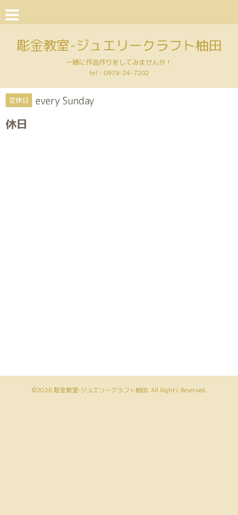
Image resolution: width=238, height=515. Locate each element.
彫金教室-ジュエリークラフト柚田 (119, 45)
